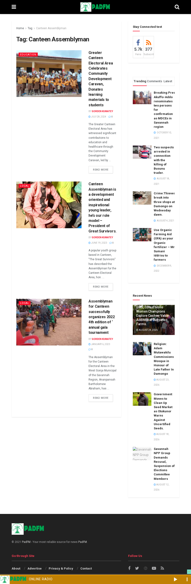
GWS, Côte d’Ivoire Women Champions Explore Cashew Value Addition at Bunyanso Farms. (152, 315)
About (16, 568)
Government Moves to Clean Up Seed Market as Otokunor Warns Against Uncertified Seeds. (163, 411)
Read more (101, 169)
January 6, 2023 (100, 344)
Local (24, 185)
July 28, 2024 (98, 116)
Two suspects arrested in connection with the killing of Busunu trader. (164, 160)
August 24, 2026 (148, 330)
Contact (86, 568)
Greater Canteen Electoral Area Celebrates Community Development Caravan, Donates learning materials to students (101, 78)
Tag (30, 28)
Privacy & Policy (61, 568)
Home (20, 28)
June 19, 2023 (99, 243)
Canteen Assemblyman (51, 28)
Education (28, 54)
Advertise (34, 568)
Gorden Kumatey (102, 111)
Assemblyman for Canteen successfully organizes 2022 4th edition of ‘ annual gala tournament (102, 317)
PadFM (26, 542)
